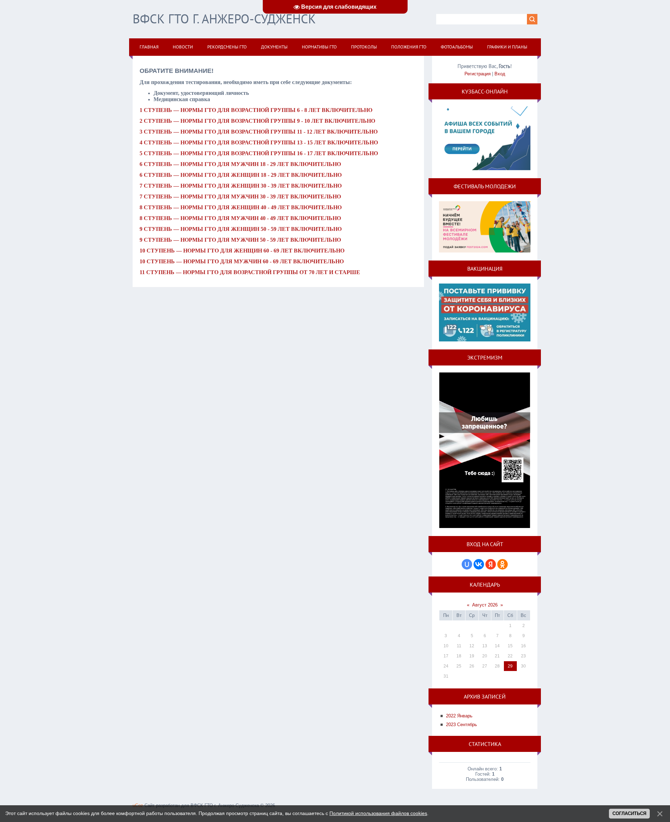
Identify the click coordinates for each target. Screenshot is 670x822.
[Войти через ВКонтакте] (479, 564)
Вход (499, 73)
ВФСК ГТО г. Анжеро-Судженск (224, 18)
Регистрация (477, 73)
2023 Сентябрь (461, 724)
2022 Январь (459, 715)
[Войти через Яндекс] (490, 564)
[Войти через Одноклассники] (502, 564)
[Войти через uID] (467, 564)
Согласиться (629, 813)
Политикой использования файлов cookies (378, 813)
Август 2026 (485, 605)
